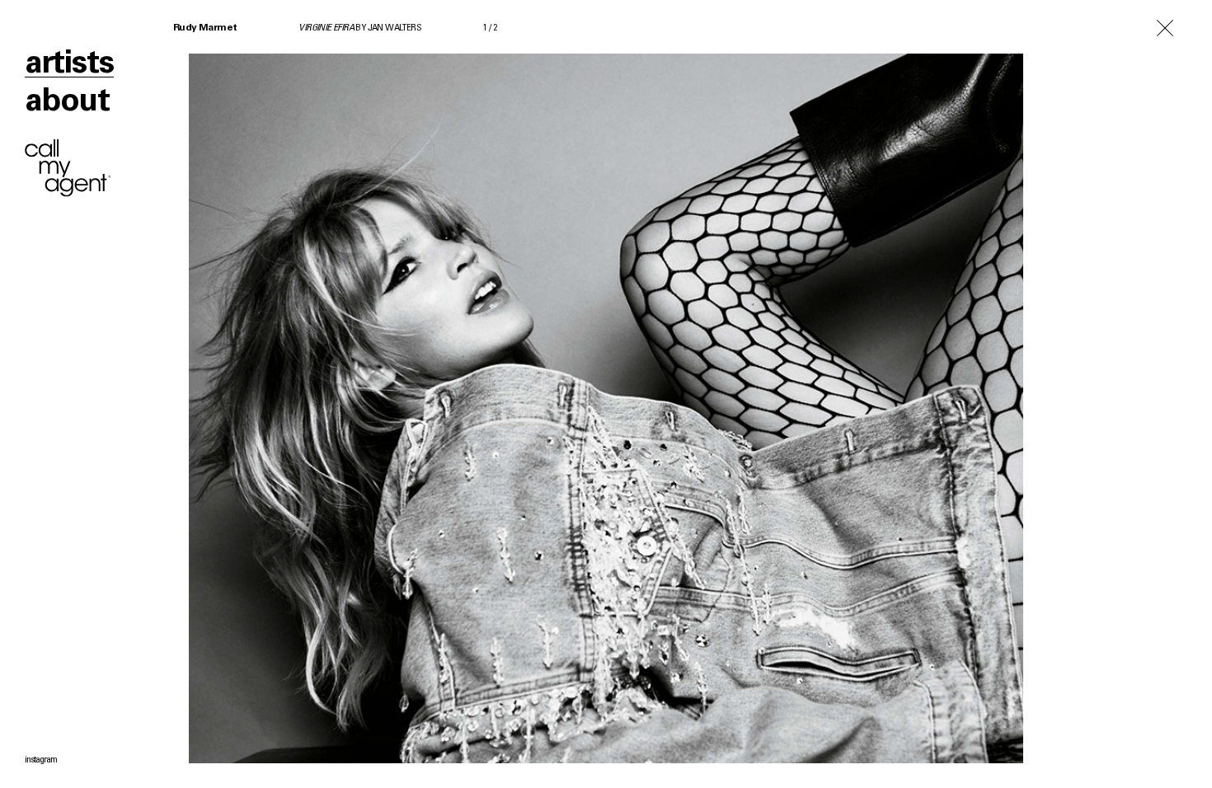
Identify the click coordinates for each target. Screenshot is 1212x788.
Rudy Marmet (205, 28)
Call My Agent (68, 168)
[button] (909, 394)
